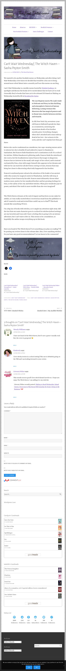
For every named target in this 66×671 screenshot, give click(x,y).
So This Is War (9, 526)
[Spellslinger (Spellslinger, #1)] (60, 536)
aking (29, 96)
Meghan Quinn (9, 528)
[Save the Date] (60, 523)
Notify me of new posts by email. (14, 470)
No (37, 667)
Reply (14, 345)
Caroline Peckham (10, 583)
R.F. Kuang (8, 547)
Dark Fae (7, 581)
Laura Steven (9, 596)
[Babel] (60, 549)
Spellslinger (8, 533)
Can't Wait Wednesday (18, 297)
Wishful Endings (48, 88)
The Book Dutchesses (27, 72)
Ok (29, 667)
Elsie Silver (8, 577)
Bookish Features (46, 27)
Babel (6, 546)
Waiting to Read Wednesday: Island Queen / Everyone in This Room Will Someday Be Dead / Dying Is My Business (36, 387)
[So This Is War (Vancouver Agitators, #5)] (60, 530)
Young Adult (23, 299)
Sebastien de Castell (10, 534)
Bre (25, 96)
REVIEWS (32, 27)
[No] (64, 666)
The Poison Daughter (11, 569)
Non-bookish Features (20, 31)
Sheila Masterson (10, 570)
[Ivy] (60, 543)
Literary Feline (19, 371)
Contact (50, 31)
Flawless (7, 575)
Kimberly (17, 350)
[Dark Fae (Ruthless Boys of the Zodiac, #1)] (60, 585)
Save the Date (8, 520)
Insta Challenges (38, 31)
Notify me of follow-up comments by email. (17, 463)
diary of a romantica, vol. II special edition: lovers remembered (25, 588)
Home (14, 27)
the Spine (34, 96)
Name (6, 437)
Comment (7, 411)
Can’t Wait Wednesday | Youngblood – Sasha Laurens (11, 287)
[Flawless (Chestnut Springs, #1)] (60, 578)
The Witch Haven (13, 299)
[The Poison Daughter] (60, 572)
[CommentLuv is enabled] (13, 481)
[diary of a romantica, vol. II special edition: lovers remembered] (60, 591)
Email (6, 445)
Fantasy (47, 297)
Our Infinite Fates (10, 594)
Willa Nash (8, 541)
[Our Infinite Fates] (60, 598)
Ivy (5, 539)
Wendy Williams (19, 329)
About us (23, 27)
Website (6, 453)
